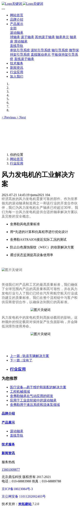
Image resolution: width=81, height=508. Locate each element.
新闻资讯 (8, 453)
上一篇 (29, 356)
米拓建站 (25, 504)
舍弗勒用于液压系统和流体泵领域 (35, 404)
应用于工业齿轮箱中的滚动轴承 (33, 400)
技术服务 (8, 444)
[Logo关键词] (40, 4)
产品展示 (8, 422)
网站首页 (16, 15)
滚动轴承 (16, 431)
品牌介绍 (8, 413)
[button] (9, 117)
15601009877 (11, 469)
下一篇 (21, 360)
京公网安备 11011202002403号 (24, 496)
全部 (13, 28)
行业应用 (16, 163)
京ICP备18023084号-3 (17, 489)
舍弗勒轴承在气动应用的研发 (31, 396)
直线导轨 (16, 435)
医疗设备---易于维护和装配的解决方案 (38, 387)
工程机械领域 (20, 391)
